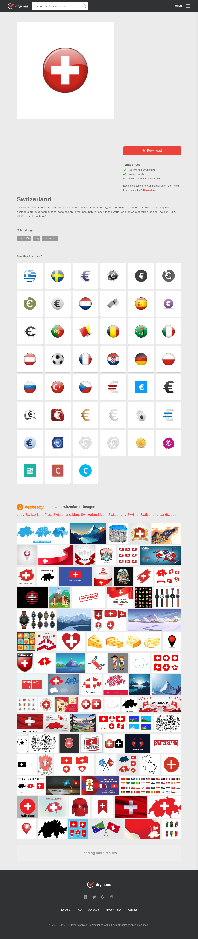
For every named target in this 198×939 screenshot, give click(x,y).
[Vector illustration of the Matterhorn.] (166, 684)
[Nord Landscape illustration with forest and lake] (139, 684)
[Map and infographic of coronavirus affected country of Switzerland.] (56, 723)
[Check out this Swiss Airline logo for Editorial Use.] (32, 684)
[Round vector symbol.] (46, 704)
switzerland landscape (158, 514)
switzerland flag (38, 514)
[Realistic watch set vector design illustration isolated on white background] (167, 597)
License (65, 909)
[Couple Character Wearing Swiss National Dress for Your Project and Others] (118, 663)
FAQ (79, 909)
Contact (132, 909)
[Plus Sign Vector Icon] (171, 764)
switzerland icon (93, 514)
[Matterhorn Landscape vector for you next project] (70, 663)
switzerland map (66, 514)
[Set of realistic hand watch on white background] (36, 620)
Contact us (149, 190)
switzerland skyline (123, 514)
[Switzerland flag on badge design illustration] (25, 663)
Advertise (93, 909)
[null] (43, 533)
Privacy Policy (113, 909)
